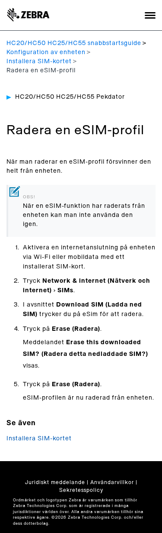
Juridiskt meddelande (55, 482)
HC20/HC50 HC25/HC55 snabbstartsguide (73, 43)
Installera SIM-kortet (39, 61)
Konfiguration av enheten (46, 52)
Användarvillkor (112, 482)
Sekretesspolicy (81, 490)
